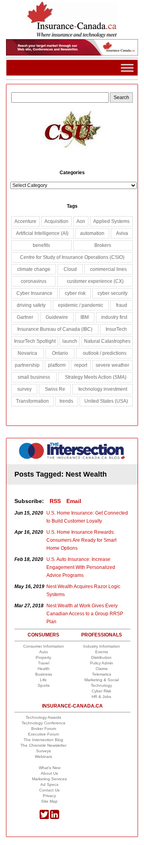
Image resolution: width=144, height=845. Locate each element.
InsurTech (116, 329)
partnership (27, 365)
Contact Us (49, 790)
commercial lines (108, 269)
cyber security (113, 293)
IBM (84, 317)
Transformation (32, 401)
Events (101, 652)
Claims (102, 668)
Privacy (49, 795)
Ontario (60, 353)
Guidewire (57, 317)
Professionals (101, 635)
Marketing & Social (101, 680)
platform (57, 365)
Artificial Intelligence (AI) (42, 233)
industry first (114, 317)
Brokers (102, 245)
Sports (44, 685)
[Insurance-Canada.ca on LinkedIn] (54, 817)
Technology (101, 685)
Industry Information (101, 646)
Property (43, 657)
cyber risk (75, 293)
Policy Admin (101, 663)
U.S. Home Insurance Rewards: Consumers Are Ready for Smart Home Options (81, 540)
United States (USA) (106, 401)
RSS (55, 501)
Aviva (122, 233)
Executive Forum (43, 734)
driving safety (31, 305)
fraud (121, 305)
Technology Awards (43, 717)
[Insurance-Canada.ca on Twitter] (44, 817)
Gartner (25, 317)
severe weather (112, 365)
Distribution (101, 657)
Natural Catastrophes (107, 341)
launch (69, 341)
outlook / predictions (104, 353)
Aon (80, 221)
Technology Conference (44, 723)
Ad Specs (49, 784)
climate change (33, 269)
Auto (43, 652)
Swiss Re (55, 389)
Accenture (25, 221)
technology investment (102, 389)
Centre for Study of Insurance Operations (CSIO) (72, 257)
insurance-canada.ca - (72, 454)
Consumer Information (43, 646)
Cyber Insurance (34, 293)
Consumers (43, 635)
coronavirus (33, 281)
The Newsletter (43, 745)
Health (44, 668)
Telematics (101, 674)
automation (92, 233)
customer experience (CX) (95, 281)
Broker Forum (43, 728)
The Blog (43, 740)
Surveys (43, 751)
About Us (49, 773)
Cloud (70, 269)
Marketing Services (49, 779)
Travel (43, 663)
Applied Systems (111, 221)
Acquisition (56, 221)
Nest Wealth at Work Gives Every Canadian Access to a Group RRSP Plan (84, 613)
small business (34, 377)
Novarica (27, 353)
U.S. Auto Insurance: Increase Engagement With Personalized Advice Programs (80, 567)
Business (43, 674)
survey (24, 389)
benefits (41, 245)
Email (73, 501)
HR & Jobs (101, 696)
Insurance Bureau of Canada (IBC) (54, 329)
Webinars (43, 756)
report (80, 365)
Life (43, 680)
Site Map (49, 801)
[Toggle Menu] (127, 68)
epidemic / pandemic (80, 305)
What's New (49, 767)
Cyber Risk (101, 691)
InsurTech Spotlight (35, 341)
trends (66, 401)
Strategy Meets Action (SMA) (95, 377)
